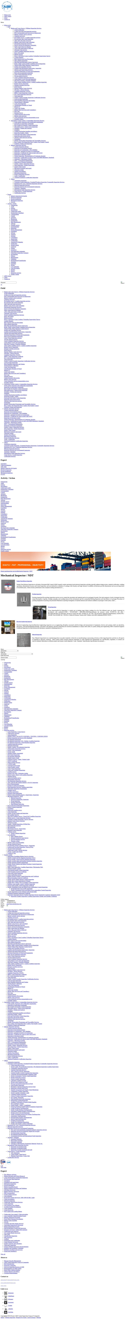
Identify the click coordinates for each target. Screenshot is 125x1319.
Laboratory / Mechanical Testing (23, 159)
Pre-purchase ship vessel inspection (23, 39)
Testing (13, 248)
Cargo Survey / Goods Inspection (23, 191)
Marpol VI (17, 106)
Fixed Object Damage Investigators (13, 1219)
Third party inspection (10, 1245)
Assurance (13, 250)
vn (1, 284)
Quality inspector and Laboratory (13, 1243)
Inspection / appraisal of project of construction (26, 151)
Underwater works (16, 211)
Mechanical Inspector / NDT (24, 571)
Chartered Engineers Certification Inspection (26, 177)
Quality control (15, 274)
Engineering (14, 220)
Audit (12, 206)
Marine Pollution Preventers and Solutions (15, 1188)
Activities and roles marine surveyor (13, 1223)
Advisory (13, 217)
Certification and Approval (11, 1231)
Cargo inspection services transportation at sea (26, 117)
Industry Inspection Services (18, 145)
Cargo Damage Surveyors (11, 1242)
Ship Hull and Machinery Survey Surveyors (26, 62)
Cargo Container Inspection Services (24, 77)
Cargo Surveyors (8, 1210)
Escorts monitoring (16, 199)
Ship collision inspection (20, 60)
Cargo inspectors (8, 1204)
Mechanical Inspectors (20, 173)
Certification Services (20, 193)
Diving (13, 265)
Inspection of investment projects (23, 148)
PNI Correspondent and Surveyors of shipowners (27, 33)
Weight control (15, 245)
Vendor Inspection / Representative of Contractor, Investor (29, 156)
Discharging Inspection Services (23, 43)
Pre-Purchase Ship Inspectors (12, 1179)
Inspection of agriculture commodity (24, 123)
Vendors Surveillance (20, 171)
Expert (9, 194)
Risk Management (16, 222)
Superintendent (15, 226)
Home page (4, 571)
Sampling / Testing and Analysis (23, 128)
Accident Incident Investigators (12, 1207)
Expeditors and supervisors (11, 1182)
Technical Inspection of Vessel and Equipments (27, 71)
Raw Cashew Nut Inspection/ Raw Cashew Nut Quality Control (31, 142)
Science (13, 208)
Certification (14, 240)
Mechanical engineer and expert (22, 168)
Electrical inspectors (16, 197)
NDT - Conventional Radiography (23, 160)
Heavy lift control (19, 53)
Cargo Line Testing (19, 108)
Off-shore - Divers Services (21, 90)
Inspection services (16, 273)
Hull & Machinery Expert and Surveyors (15, 1228)
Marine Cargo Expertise (10, 1220)
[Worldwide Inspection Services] (3, 1164)
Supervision (14, 239)
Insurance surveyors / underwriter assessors (15, 1229)
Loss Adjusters (8, 1196)
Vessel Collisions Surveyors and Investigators (16, 1246)
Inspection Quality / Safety (21, 133)
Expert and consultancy (10, 1251)
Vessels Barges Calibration (21, 102)
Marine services (18, 54)
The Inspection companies (18, 251)
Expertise (13, 263)
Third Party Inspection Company (19, 253)
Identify (13, 270)
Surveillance (14, 210)
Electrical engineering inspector (24, 621)
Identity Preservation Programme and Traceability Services (30, 140)
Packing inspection (36, 594)
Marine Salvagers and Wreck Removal (14, 1176)
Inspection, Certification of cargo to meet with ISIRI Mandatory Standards (34, 157)
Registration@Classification (18, 260)
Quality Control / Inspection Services (24, 163)
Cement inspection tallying (21, 146)
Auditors (6, 1239)
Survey (13, 271)
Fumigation (17, 139)
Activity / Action (11, 203)
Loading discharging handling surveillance (25, 131)
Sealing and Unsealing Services (22, 67)
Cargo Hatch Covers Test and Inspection (25, 79)
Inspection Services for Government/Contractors (27, 186)
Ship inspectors (8, 1237)
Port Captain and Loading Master (13, 1211)
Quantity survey (15, 225)
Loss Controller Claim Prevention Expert (15, 1216)
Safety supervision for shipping (22, 47)
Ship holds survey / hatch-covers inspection (26, 126)
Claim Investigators (6, 465)
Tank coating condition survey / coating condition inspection (30, 82)
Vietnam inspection (10, 1317)
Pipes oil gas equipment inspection (23, 73)
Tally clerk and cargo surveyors (22, 40)
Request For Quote (21, 1317)
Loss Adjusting (15, 266)
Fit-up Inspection (52, 607)
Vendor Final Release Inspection (24, 581)
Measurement (14, 257)
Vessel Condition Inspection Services (24, 51)
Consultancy (14, 237)
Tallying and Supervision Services (23, 70)
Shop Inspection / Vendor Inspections (24, 165)
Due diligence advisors (10, 1174)
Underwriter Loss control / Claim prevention (16, 1214)
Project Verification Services (21, 174)
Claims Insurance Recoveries (22, 114)
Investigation (14, 254)
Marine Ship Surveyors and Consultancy (25, 110)
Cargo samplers (8, 1208)
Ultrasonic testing (19, 170)
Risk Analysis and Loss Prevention (23, 59)
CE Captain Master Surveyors (12, 1233)
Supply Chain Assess (20, 166)
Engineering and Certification (12, 1240)
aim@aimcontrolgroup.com (14, 904)
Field (8, 27)
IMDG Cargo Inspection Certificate (23, 93)
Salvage (13, 233)
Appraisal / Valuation (20, 188)
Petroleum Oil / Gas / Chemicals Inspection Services (28, 183)
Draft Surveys (18, 86)
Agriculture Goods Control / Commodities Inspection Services (27, 120)
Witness (13, 256)
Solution (13, 236)
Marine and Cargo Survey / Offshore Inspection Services (26, 28)
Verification (14, 243)
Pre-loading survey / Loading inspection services (27, 37)
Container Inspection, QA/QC (22, 91)
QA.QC (13, 202)
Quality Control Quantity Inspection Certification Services (29, 97)
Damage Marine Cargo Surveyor (23, 88)
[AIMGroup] (7, 12)
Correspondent (15, 214)
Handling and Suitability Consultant (13, 1248)
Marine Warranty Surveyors (11, 1191)
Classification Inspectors (10, 1236)
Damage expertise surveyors (21, 85)
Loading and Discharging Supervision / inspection (27, 68)
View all (3, 1254)
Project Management (16, 230)
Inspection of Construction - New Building (25, 150)
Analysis (13, 234)
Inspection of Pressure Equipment (23, 162)
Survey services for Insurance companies (25, 45)
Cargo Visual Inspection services (23, 74)
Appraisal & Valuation (17, 242)
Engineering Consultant (17, 213)
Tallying (13, 223)
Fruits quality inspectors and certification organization (28, 122)
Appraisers (3, 463)
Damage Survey (18, 113)
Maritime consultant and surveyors (13, 1249)
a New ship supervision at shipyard (23, 48)
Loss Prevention (15, 268)
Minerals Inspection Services (22, 185)
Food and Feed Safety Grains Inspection (25, 134)
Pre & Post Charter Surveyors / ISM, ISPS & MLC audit (19, 1197)
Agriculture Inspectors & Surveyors (13, 1225)
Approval (13, 246)
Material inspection (37, 634)
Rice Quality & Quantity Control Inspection (26, 125)
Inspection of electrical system (22, 154)
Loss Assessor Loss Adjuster (11, 1205)
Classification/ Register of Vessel (23, 105)
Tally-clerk (3, 466)
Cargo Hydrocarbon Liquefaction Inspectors (16, 1177)
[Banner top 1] (56, 570)
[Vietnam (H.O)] (8, 1164)
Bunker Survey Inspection (21, 83)
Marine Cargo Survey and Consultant (24, 42)
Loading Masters (18, 57)
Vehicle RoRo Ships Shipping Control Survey (26, 65)
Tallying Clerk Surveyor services (23, 137)
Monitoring (14, 219)
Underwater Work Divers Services (13, 1202)
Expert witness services (10, 1194)
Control (13, 216)
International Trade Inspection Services (24, 190)
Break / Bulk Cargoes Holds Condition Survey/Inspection (29, 63)
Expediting (14, 231)
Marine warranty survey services (23, 34)
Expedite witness (18, 119)
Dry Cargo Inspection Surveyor (22, 94)
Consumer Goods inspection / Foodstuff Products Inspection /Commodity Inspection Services (39, 182)
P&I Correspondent (9, 1193)
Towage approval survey (21, 76)
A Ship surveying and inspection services (25, 31)
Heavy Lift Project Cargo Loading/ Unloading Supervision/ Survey (32, 56)
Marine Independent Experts (11, 1226)
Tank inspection (18, 96)
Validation (13, 259)
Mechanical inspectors (17, 200)
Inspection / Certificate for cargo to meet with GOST (28, 153)
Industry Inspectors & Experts (19, 196)
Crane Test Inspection (20, 103)
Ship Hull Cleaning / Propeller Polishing (25, 80)
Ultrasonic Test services (20, 50)
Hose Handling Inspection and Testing (24, 100)
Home (2, 1317)
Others (12, 179)
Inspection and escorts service (22, 136)
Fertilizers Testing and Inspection (23, 143)
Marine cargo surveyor (20, 116)
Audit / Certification (19, 176)
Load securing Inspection (21, 99)
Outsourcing (14, 205)
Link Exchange (31, 1317)
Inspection (13, 228)
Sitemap (38, 1317)
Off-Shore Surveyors (9, 1190)
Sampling (16, 130)
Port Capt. (17, 111)
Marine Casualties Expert (11, 1187)
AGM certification (19, 30)
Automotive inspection (20, 180)
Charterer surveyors (19, 36)
